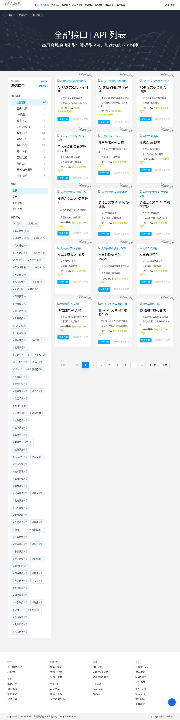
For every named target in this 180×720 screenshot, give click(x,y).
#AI (17, 223)
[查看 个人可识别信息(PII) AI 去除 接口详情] (72, 138)
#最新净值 (20, 347)
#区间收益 (20, 332)
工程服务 (121, 5)
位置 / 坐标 (56, 693)
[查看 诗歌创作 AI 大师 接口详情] (72, 303)
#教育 (37, 493)
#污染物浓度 (36, 529)
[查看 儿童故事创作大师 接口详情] (113, 136)
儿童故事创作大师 (111, 143)
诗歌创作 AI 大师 (69, 310)
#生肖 (37, 544)
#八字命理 (20, 325)
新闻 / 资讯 (56, 666)
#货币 (17, 609)
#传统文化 (35, 260)
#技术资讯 (20, 471)
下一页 (152, 365)
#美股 (40, 354)
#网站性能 (20, 573)
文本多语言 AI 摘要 (71, 255)
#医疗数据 (20, 427)
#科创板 (38, 558)
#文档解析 (20, 515)
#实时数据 (20, 318)
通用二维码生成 (155, 310)
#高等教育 (20, 296)
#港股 (33, 289)
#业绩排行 (34, 369)
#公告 (37, 391)
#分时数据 (20, 303)
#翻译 (37, 573)
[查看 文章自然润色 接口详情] (155, 248)
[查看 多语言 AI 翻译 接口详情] (155, 136)
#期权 (17, 529)
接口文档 (109, 5)
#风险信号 (20, 624)
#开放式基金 (21, 267)
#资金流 (34, 609)
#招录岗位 (20, 478)
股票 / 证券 (56, 676)
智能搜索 (55, 5)
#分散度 (19, 413)
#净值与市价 (21, 405)
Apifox (96, 693)
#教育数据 (20, 500)
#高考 (39, 252)
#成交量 (38, 456)
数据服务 (44, 5)
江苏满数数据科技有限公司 (44, 716)
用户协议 (12, 689)
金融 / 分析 (56, 671)
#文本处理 (20, 245)
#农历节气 (20, 398)
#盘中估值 (20, 558)
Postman (98, 689)
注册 (173, 5)
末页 (165, 365)
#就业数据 (20, 449)
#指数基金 (20, 486)
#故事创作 (20, 493)
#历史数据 (20, 274)
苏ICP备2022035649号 (161, 716)
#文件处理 (20, 252)
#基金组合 (20, 434)
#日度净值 (20, 522)
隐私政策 (12, 684)
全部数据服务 (57, 698)
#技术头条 (20, 464)
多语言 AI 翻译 (150, 143)
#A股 (39, 238)
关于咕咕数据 (14, 666)
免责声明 (12, 693)
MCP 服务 (65, 5)
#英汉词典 (20, 587)
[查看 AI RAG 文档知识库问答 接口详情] (72, 81)
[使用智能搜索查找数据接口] (172, 702)
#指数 (38, 281)
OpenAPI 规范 (100, 671)
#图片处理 (20, 340)
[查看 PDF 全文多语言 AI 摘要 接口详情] (155, 81)
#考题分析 (20, 580)
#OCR (40, 267)
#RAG (37, 362)
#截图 (38, 340)
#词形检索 (20, 595)
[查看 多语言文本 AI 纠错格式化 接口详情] (113, 193)
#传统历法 (20, 383)
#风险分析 (20, 631)
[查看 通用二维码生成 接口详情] (155, 303)
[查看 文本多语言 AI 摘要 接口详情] (72, 248)
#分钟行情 (20, 420)
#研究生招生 (21, 354)
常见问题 (140, 698)
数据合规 (12, 698)
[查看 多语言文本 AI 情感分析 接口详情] (72, 192)
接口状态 (89, 5)
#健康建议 (20, 391)
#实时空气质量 (22, 442)
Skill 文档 (140, 681)
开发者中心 (77, 5)
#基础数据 (21, 231)
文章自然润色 (149, 255)
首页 (36, 5)
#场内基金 (20, 281)
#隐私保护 (20, 617)
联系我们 (99, 5)
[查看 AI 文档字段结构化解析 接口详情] (113, 81)
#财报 (37, 602)
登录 (167, 5)
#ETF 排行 (20, 362)
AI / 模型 (55, 689)
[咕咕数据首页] (19, 5)
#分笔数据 (37, 413)
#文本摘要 (20, 507)
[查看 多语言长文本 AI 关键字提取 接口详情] (155, 193)
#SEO (17, 369)
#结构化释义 (21, 566)
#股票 (32, 223)
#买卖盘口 (20, 376)
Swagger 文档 (101, 676)
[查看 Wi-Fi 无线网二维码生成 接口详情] (113, 303)
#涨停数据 (20, 544)
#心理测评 (20, 456)
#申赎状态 (20, 551)
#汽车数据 (20, 537)
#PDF (17, 260)
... (142, 365)
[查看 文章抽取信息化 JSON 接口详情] (113, 248)
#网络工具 (21, 238)
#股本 (37, 580)
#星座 (37, 522)
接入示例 (140, 693)
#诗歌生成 (20, 602)
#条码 (18, 289)
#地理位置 (20, 311)
